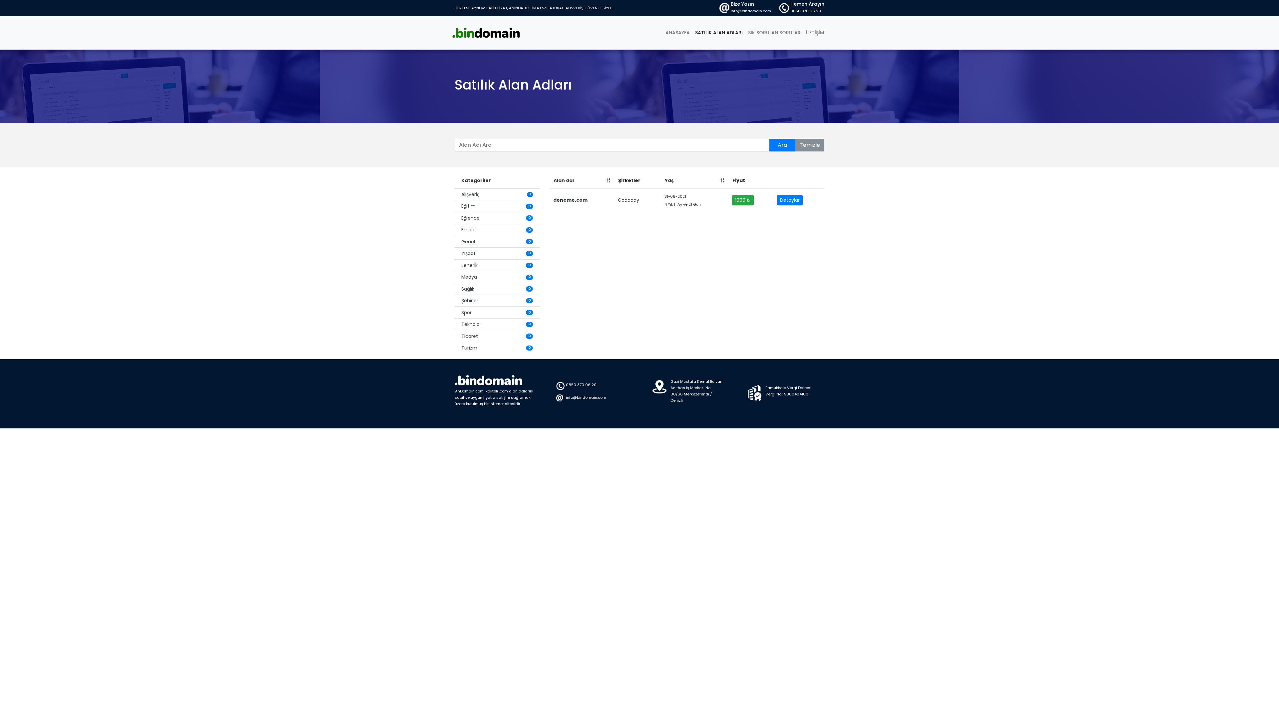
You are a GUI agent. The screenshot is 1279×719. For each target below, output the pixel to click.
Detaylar (790, 200)
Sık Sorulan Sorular (774, 32)
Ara (782, 145)
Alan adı (564, 180)
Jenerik (496, 265)
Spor (496, 312)
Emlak (496, 229)
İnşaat (496, 253)
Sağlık (496, 289)
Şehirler (496, 300)
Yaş (669, 180)
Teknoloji (496, 324)
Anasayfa (678, 32)
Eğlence (496, 218)
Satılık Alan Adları (719, 32)
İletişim (815, 32)
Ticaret (496, 336)
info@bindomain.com (751, 11)
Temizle (810, 145)
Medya (496, 277)
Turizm (496, 348)
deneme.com (570, 200)
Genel (496, 241)
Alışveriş (496, 194)
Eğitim (496, 206)
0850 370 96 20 (805, 11)
